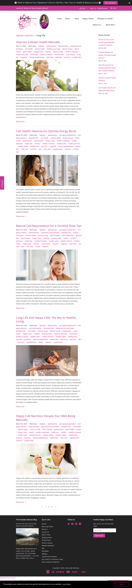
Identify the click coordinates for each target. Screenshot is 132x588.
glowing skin (27, 141)
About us (45, 529)
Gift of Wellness (68, 235)
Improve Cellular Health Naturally (38, 42)
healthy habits (23, 146)
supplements (57, 149)
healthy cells (59, 54)
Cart (114, 8)
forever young (67, 49)
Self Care (49, 57)
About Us (97, 24)
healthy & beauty (46, 54)
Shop (67, 18)
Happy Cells (38, 51)
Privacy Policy (46, 540)
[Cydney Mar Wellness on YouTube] (80, 524)
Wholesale (45, 551)
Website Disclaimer (48, 546)
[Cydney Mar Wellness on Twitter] (69, 524)
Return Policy (46, 535)
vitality (37, 246)
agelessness (51, 46)
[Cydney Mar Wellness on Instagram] (76, 524)
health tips (34, 54)
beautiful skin (34, 138)
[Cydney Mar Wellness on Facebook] (72, 524)
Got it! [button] (122, 584)
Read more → (21, 121)
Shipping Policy (47, 537)
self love (59, 57)
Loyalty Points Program (49, 556)
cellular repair (40, 49)
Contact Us (45, 532)
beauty (75, 232)
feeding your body (53, 49)
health (66, 238)
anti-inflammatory (35, 328)
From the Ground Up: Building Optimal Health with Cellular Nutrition (107, 68)
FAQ (43, 548)
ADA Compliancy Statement (51, 562)
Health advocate (22, 54)
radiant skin (54, 339)
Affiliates (44, 554)
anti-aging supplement (67, 135)
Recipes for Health (105, 18)
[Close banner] (129, 2)
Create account (102, 8)
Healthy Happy (60, 435)
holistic (36, 244)
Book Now (110, 24)
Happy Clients (88, 18)
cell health (29, 49)
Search (44, 524)
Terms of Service (47, 543)
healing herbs (58, 51)
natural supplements (36, 57)
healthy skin (34, 146)
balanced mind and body (50, 232)
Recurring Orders (47, 526)
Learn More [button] (66, 584)
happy (79, 429)
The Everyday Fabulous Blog (26, 520)
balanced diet (63, 46)
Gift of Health (55, 235)
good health (27, 51)
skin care (47, 149)
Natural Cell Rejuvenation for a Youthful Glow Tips (48, 225)
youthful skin (76, 57)
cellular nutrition (24, 35)
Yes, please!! (110, 3)
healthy (37, 143)
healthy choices (74, 143)
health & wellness (71, 51)
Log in (92, 8)
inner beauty (70, 54)
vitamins (67, 57)
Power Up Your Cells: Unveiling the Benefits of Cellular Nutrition (106, 42)
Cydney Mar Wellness (72, 568)
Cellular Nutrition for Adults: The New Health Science (107, 55)
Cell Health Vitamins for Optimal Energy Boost (46, 131)
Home (59, 18)
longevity (23, 57)
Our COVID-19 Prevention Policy (52, 559)
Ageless (41, 46)
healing (48, 51)
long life (44, 146)
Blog (77, 18)
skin (40, 149)
